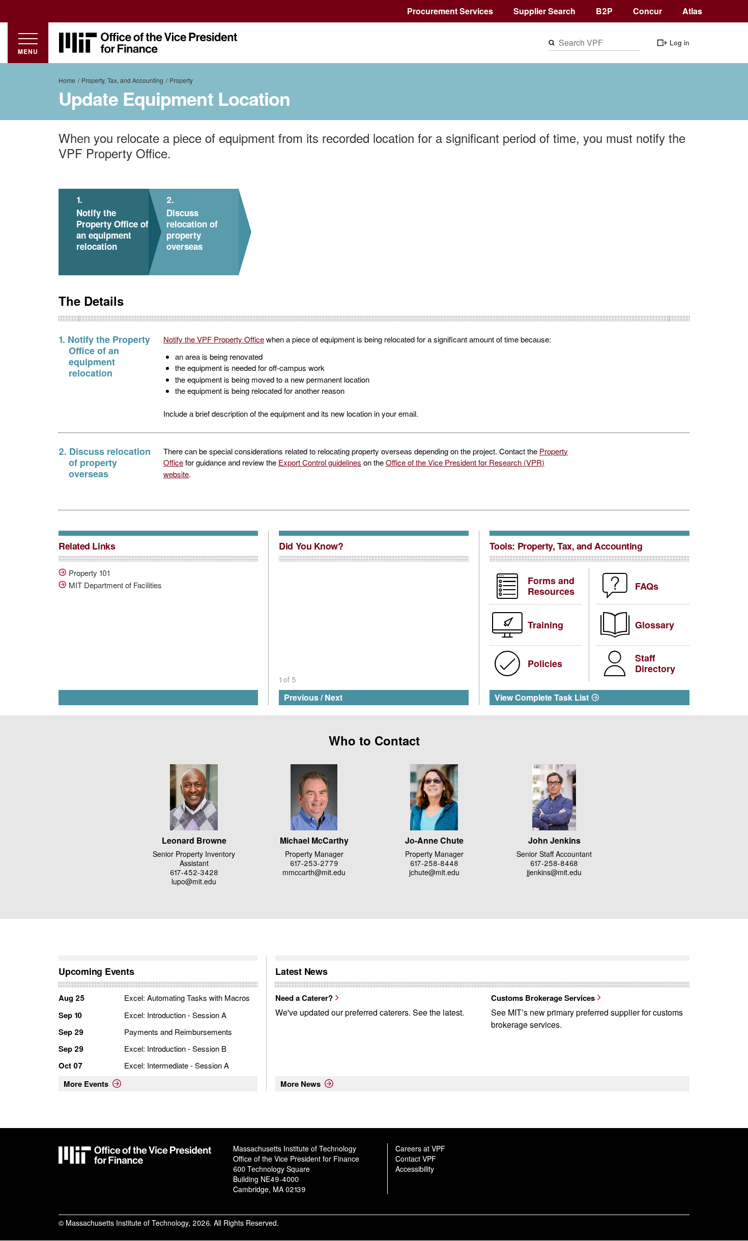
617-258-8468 (554, 863)
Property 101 (89, 573)
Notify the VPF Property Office (213, 339)
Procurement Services (450, 11)
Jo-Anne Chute (434, 840)
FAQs (646, 586)
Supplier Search (544, 11)
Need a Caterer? (304, 997)
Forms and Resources (551, 586)
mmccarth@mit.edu (314, 872)
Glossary (654, 624)
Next (333, 697)
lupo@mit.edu (193, 881)
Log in (679, 42)
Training (545, 624)
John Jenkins (554, 840)
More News (300, 1083)
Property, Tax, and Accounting (122, 80)
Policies (545, 663)
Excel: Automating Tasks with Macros (187, 997)
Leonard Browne (194, 840)
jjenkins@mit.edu (554, 872)
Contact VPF (415, 1158)
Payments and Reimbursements (178, 1031)
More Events (86, 1083)
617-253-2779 (314, 863)
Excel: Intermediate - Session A (176, 1065)
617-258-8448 (434, 863)
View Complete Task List (542, 697)
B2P (604, 11)
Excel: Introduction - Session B (175, 1048)
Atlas (692, 11)
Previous (301, 697)
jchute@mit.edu (434, 872)
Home (67, 80)
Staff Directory (655, 663)
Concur (647, 11)
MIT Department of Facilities (115, 585)
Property (181, 80)
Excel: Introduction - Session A (175, 1014)
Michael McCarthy (314, 840)
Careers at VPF (420, 1148)
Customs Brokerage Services (543, 997)
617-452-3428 (194, 872)
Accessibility (414, 1169)
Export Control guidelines (319, 462)
